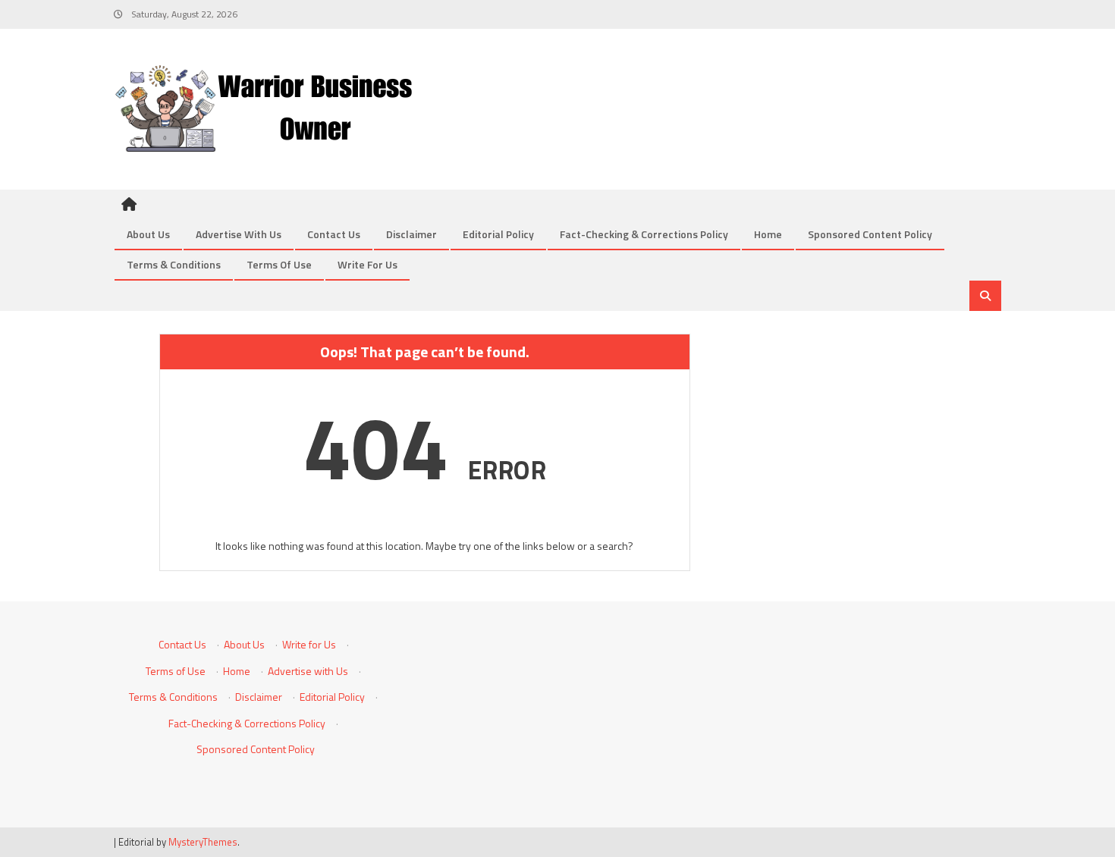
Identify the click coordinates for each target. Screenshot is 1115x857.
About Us (148, 234)
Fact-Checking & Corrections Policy (644, 234)
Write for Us (367, 264)
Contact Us (333, 234)
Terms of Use (279, 264)
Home (768, 234)
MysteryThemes (202, 841)
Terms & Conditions (174, 264)
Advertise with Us (238, 234)
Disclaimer (411, 234)
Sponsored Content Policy (870, 234)
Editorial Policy (498, 234)
